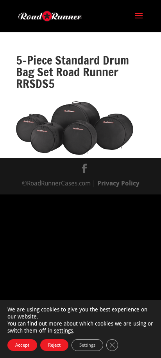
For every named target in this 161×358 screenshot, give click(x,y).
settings (63, 330)
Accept (22, 345)
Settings (87, 345)
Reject (54, 345)
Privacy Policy (118, 183)
